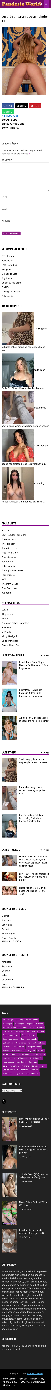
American (7, 962)
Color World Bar (10, 641)
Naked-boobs (24, 1054)
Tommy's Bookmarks (12, 570)
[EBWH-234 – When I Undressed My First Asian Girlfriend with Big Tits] (9, 874)
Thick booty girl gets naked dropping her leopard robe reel (33, 761)
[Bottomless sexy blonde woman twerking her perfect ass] (9, 787)
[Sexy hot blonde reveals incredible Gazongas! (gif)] (9, 1230)
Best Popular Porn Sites (14, 535)
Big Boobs (7, 278)
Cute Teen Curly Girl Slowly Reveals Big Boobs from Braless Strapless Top (32, 818)
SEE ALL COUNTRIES (13, 987)
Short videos (22, 1070)
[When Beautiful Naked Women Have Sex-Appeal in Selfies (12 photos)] (9, 1146)
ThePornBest (8, 543)
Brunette (40, 1027)
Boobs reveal (28, 1027)
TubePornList (9, 566)
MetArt (5, 916)
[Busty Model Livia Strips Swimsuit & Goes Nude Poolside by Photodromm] (9, 690)
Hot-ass (6, 1050)
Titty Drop (18, 1074)
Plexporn (6, 627)
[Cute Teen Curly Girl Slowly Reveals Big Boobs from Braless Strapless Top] (9, 815)
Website (6, 221)
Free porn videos (34, 1047)
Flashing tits (19, 1047)
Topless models (31, 1074)
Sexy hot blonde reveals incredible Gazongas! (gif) (31, 1231)
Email (5, 209)
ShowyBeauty (9, 938)
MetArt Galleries (9, 1054)
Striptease (7, 1074)
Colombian (7, 979)
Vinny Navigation (10, 636)
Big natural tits (32, 1020)
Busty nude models (29, 1039)
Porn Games (9, 1378)
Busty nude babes (10, 1039)
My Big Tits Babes (11, 291)
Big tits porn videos (35, 1024)
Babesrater (7, 260)
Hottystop (7, 269)
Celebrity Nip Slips (11, 282)
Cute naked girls (23, 1043)
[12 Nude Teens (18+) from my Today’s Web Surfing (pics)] (9, 1174)
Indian (5, 975)
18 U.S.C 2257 (10, 1382)
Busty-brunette (22, 1031)
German (6, 970)
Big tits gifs (7, 1024)
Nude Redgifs (35, 1058)
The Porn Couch (10, 584)
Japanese (7, 966)
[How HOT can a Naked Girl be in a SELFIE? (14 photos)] (9, 1119)
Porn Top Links (9, 588)
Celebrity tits (8, 1043)
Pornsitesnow (9, 557)
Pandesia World (35, 1373)
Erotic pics (7, 1047)
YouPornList (8, 561)
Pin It (36, 106)
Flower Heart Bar (10, 645)
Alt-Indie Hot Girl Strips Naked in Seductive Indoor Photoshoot (34, 719)
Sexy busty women (11, 1066)
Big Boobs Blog (9, 274)
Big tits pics (19, 1024)
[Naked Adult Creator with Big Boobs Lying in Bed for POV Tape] (9, 888)
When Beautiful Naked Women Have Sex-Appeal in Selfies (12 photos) (34, 1149)
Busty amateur (38, 1031)
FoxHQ (5, 287)
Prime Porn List (10, 548)
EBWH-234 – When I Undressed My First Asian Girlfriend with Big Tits (34, 876)
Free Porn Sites (10, 552)
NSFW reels (22, 1058)
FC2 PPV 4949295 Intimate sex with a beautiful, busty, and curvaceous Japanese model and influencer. (33, 861)
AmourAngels (9, 933)
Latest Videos (11, 849)
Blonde (6, 1027)
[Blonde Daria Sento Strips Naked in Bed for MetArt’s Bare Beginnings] (9, 662)
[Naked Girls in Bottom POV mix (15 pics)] (9, 1202)
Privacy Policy (37, 1378)
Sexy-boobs (21, 1062)
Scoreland (7, 924)
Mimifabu (6, 632)
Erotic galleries (39, 1043)
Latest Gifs (9, 752)
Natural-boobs (9, 1058)
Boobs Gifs (15, 1027)
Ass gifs (19, 1020)
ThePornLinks (9, 539)
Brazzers (6, 530)
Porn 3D (23, 1378)
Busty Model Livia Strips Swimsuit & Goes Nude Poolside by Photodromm (31, 693)
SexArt (5, 929)
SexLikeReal (8, 256)
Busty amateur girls (11, 1035)
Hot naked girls (18, 1050)
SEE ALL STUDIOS (11, 941)
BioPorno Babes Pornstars (15, 623)
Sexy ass (33, 1062)
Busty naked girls (29, 1035)
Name (4, 197)
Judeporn (7, 592)
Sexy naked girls (38, 1066)
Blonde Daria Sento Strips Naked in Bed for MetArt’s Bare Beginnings (34, 665)
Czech (5, 984)
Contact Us (9, 1385)
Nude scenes (8, 1062)
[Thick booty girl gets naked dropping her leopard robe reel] (9, 759)
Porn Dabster (8, 575)
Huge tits (31, 1050)
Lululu (5, 609)
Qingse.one (7, 614)
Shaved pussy (9, 1070)
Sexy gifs (25, 1066)
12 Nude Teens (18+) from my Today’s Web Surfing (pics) (33, 1176)
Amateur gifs (8, 1020)
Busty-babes (8, 1031)
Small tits (34, 1070)
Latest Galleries (13, 655)
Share (9, 106)
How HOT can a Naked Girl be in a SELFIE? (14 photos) (34, 1120)
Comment (8, 160)
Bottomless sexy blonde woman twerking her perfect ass (32, 790)
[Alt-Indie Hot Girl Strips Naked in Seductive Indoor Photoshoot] (9, 718)
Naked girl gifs (39, 1054)
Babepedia (7, 296)
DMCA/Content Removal (33, 1382)
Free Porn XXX (9, 265)
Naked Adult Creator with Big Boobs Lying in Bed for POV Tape (33, 890)
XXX (4, 579)
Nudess (6, 618)
